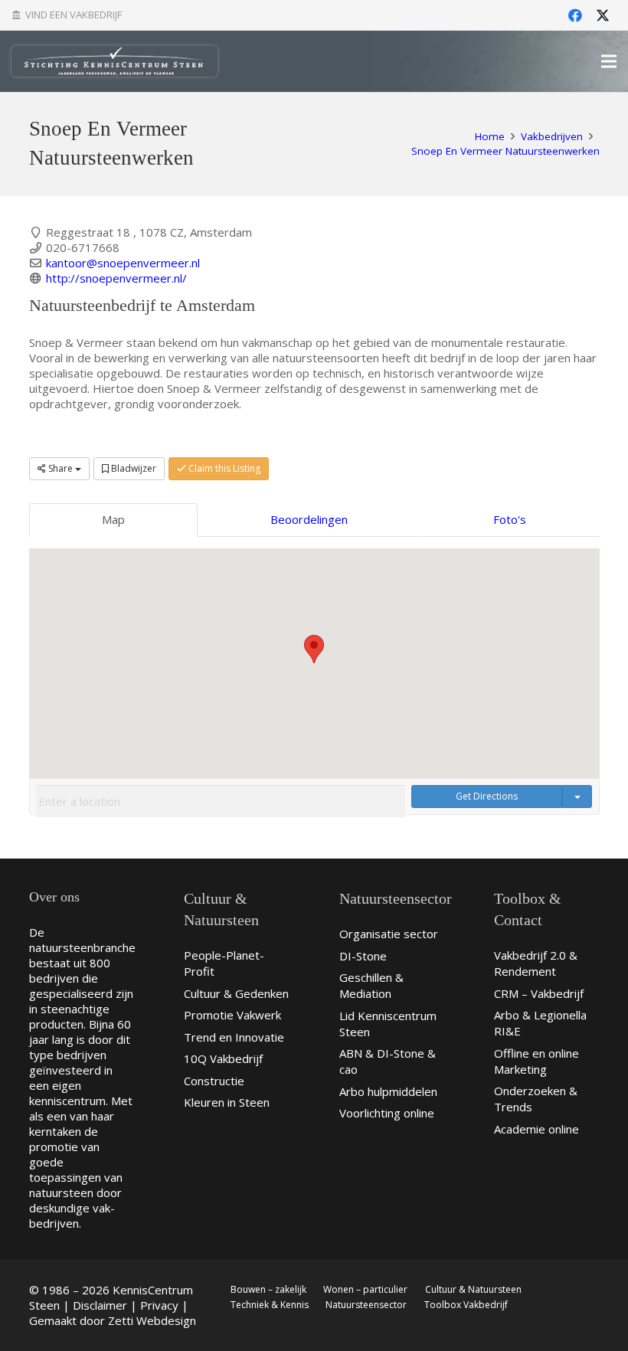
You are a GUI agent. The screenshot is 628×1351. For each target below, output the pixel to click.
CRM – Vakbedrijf (539, 993)
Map (113, 519)
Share (60, 468)
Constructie (214, 1080)
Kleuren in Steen (227, 1102)
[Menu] (609, 61)
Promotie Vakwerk (232, 1014)
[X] (603, 15)
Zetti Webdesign (152, 1320)
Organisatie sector (388, 933)
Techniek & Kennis (270, 1304)
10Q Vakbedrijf (223, 1058)
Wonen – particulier (365, 1289)
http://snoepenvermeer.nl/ (116, 278)
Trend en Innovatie (234, 1037)
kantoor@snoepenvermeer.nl (123, 262)
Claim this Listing (223, 468)
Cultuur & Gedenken (236, 993)
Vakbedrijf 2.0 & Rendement (535, 963)
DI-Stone (363, 955)
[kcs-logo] (114, 61)
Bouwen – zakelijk (268, 1289)
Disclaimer (100, 1305)
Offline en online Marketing (536, 1061)
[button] (314, 649)
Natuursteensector (366, 1304)
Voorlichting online (386, 1112)
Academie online (536, 1129)
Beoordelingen (309, 519)
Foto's (509, 519)
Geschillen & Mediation (371, 985)
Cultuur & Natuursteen (473, 1289)
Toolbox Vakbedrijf (466, 1304)
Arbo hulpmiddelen (388, 1091)
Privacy (159, 1305)
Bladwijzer (132, 468)
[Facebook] (575, 15)
